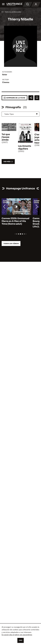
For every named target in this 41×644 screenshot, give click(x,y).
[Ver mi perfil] (36, 4)
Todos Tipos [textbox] (9, 114)
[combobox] (20, 114)
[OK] (20, 640)
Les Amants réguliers (24, 147)
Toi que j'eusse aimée (6, 137)
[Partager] (30, 97)
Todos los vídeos (11, 243)
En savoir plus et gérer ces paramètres (17, 635)
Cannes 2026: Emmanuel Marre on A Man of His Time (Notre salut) (15, 221)
